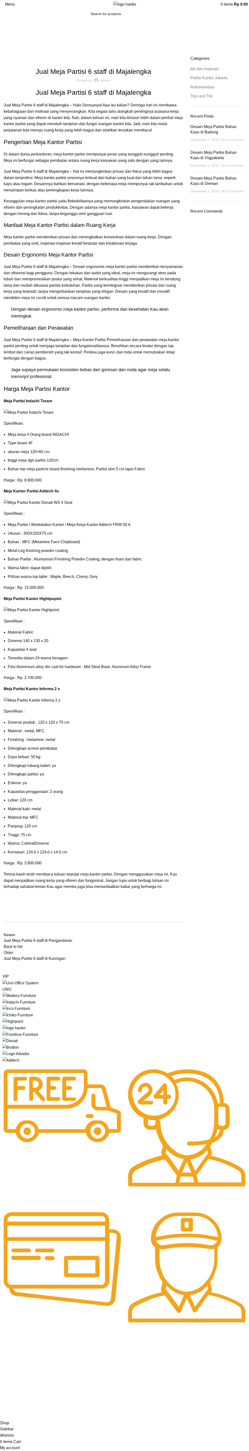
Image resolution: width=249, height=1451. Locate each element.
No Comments (232, 140)
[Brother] (10, 1047)
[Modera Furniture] (19, 995)
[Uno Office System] (20, 983)
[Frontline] (20, 1034)
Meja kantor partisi (19, 237)
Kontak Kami (12, 1401)
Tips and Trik (201, 96)
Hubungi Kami (113, 1359)
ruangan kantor (111, 124)
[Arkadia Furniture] (15, 1053)
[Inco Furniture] (16, 1008)
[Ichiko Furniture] (17, 1015)
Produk (7, 1376)
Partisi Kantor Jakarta (96, 58)
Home (8, 53)
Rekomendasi (129, 58)
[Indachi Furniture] (19, 1002)
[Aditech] (10, 1060)
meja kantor (63, 154)
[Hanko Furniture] (14, 1028)
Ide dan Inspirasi (28, 53)
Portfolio (8, 1392)
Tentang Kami (13, 1368)
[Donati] (10, 1041)
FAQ (105, 1368)
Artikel (7, 1384)
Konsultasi (110, 1384)
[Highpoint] (12, 1021)
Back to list (13, 946)
